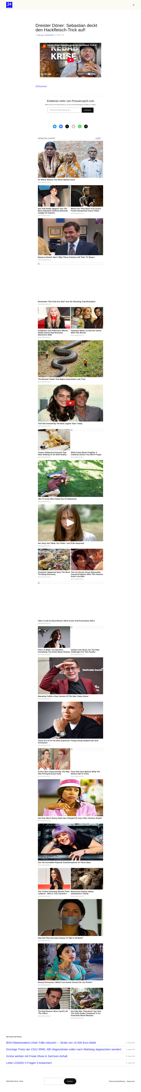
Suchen (70, 1081)
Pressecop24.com (14, 1081)
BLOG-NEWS (49, 35)
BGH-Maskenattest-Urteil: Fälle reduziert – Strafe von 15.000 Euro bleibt (51, 1042)
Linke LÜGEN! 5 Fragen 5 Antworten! (29, 1063)
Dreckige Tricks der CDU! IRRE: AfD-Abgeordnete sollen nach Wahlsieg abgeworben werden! (63, 1049)
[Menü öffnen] (133, 5)
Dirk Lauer (41, 35)
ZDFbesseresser (41, 86)
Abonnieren (87, 110)
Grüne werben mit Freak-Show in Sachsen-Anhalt (36, 1056)
